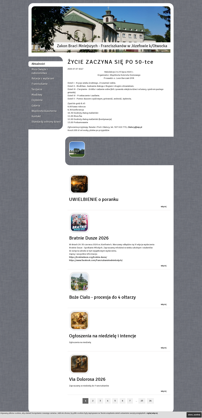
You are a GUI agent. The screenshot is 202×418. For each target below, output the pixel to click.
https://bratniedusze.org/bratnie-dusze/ (88, 257)
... (136, 401)
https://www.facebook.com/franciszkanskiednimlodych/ (96, 260)
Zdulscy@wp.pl (135, 127)
